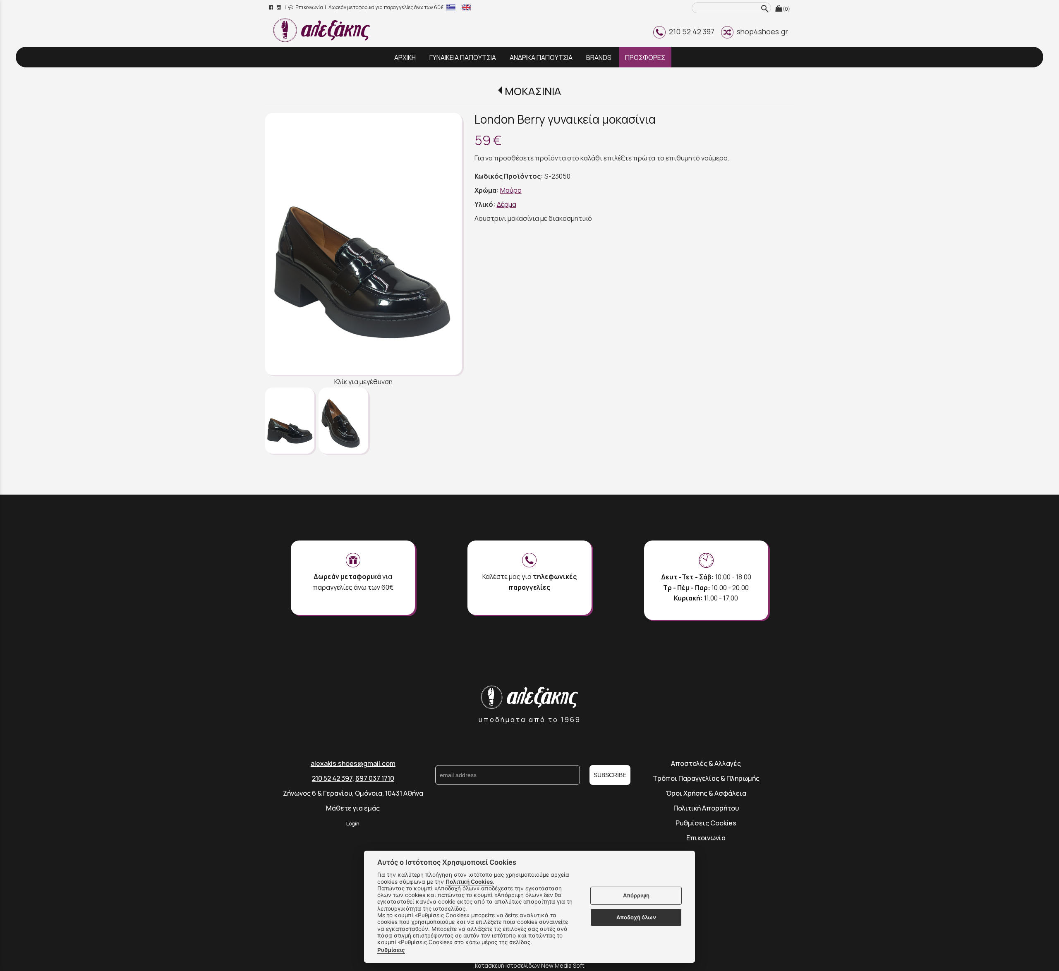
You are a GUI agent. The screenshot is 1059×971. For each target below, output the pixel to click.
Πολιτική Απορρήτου (706, 808)
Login (352, 823)
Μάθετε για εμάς (353, 808)
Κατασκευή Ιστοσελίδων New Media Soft (530, 965)
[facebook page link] (271, 7)
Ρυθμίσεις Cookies (706, 823)
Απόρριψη (636, 895)
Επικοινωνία (309, 7)
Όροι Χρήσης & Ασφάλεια (706, 793)
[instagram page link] (279, 7)
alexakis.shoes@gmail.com (353, 763)
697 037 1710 (374, 778)
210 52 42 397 (690, 31)
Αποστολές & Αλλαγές (706, 763)
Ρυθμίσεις (391, 950)
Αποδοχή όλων (636, 917)
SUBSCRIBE (610, 775)
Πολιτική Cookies (469, 881)
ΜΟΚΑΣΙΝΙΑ (533, 91)
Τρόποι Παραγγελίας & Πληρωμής (706, 778)
